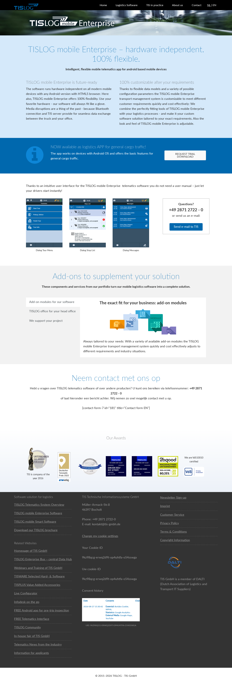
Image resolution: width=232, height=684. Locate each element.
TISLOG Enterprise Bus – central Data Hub (43, 559)
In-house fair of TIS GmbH (32, 636)
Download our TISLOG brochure (36, 530)
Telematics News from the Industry (38, 644)
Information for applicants (31, 653)
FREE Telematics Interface (31, 619)
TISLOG (34, 7)
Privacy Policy (169, 523)
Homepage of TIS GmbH (30, 551)
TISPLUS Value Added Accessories (37, 585)
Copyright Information (175, 540)
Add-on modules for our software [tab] (51, 302)
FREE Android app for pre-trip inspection (41, 610)
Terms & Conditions (173, 531)
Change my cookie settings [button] (100, 536)
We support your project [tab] (46, 320)
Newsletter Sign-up (173, 497)
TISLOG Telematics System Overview (39, 504)
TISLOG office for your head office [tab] (52, 311)
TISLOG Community (27, 627)
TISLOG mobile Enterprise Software (38, 513)
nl (209, 5)
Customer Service (172, 514)
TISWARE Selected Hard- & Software (39, 576)
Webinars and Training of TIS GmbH (38, 568)
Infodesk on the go (26, 602)
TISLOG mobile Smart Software (35, 521)
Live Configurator (25, 593)
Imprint (165, 506)
